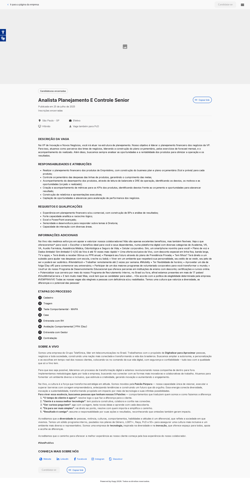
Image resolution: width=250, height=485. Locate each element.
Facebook (82, 459)
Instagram (99, 459)
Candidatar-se (225, 4)
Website (47, 459)
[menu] (242, 4)
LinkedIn (64, 459)
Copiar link (204, 100)
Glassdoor (118, 459)
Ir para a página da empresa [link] (24, 4)
